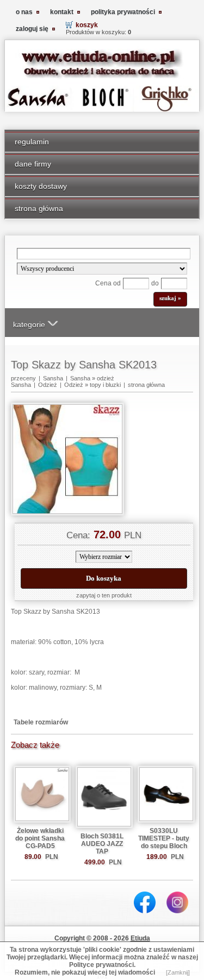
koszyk (87, 25)
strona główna (39, 208)
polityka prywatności (123, 12)
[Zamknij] (178, 972)
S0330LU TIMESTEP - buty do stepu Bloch (163, 838)
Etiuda (140, 938)
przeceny (23, 378)
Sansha (53, 378)
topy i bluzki (105, 384)
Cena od (108, 283)
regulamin (32, 141)
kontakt (61, 12)
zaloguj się (32, 29)
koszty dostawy (41, 186)
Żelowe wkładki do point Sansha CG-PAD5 (40, 838)
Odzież (47, 384)
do (155, 283)
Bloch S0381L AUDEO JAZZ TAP (102, 843)
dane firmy (33, 164)
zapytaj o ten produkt (104, 595)
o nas (24, 12)
